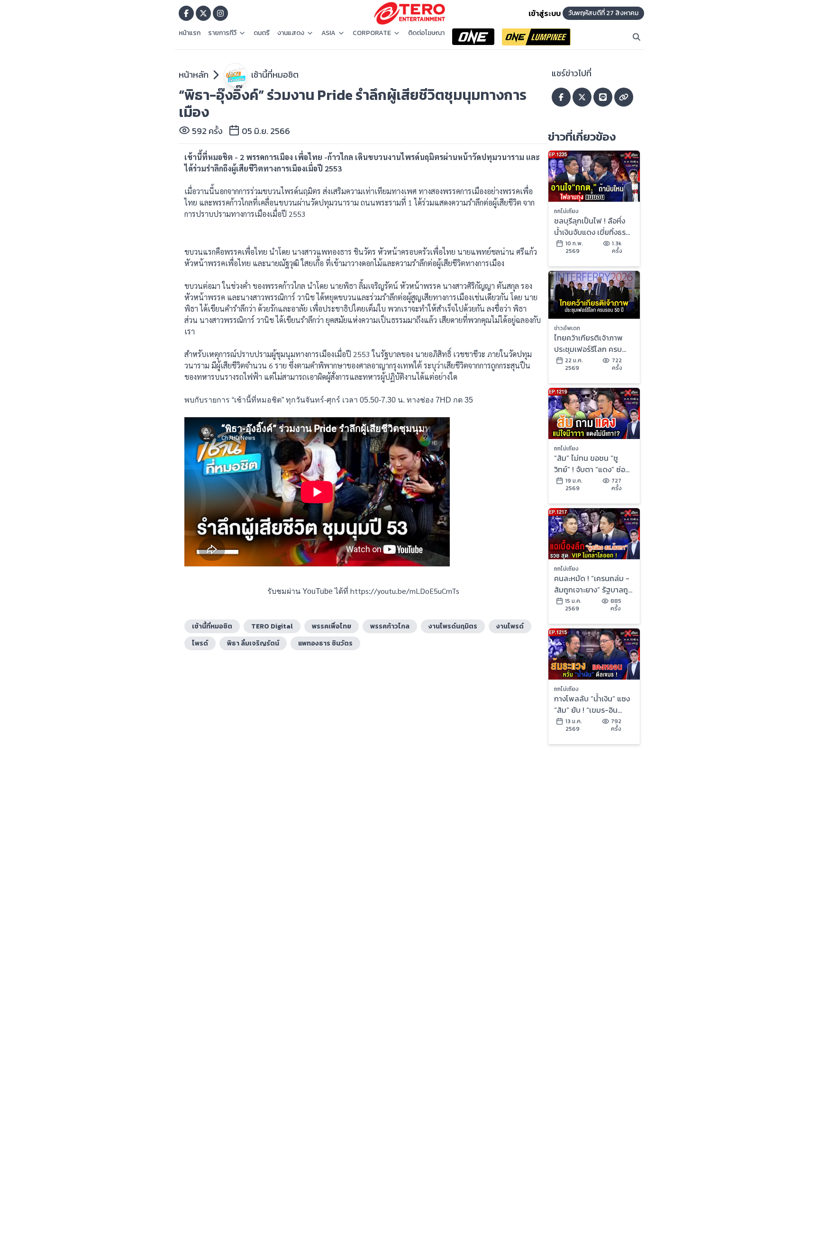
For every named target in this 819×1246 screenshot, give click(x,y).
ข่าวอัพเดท (567, 328)
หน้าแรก (189, 33)
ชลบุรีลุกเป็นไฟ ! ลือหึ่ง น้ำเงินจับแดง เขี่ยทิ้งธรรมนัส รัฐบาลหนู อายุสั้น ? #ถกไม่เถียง (591, 226)
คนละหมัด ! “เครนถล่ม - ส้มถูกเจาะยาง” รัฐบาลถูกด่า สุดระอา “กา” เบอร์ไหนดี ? (593, 584)
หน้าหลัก (194, 74)
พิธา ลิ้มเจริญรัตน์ (253, 643)
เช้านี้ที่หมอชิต (275, 74)
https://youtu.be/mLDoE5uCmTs (404, 591)
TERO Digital (272, 626)
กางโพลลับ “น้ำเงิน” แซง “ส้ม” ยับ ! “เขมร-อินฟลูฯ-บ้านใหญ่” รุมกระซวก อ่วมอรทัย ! (592, 704)
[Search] (636, 37)
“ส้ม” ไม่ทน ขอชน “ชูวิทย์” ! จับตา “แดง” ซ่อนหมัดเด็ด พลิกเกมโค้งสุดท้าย (592, 463)
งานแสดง (290, 33)
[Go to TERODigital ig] (220, 13)
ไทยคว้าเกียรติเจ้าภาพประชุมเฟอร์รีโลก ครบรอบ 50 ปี (588, 343)
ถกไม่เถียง (566, 211)
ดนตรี (262, 33)
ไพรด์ (200, 643)
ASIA (328, 33)
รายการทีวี (222, 33)
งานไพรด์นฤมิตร (452, 626)
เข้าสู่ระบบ (544, 13)
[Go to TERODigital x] (203, 13)
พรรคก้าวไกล (390, 626)
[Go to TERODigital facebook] (186, 13)
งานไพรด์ (510, 626)
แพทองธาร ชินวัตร (325, 643)
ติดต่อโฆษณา (426, 33)
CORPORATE (372, 33)
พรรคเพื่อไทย (331, 626)
